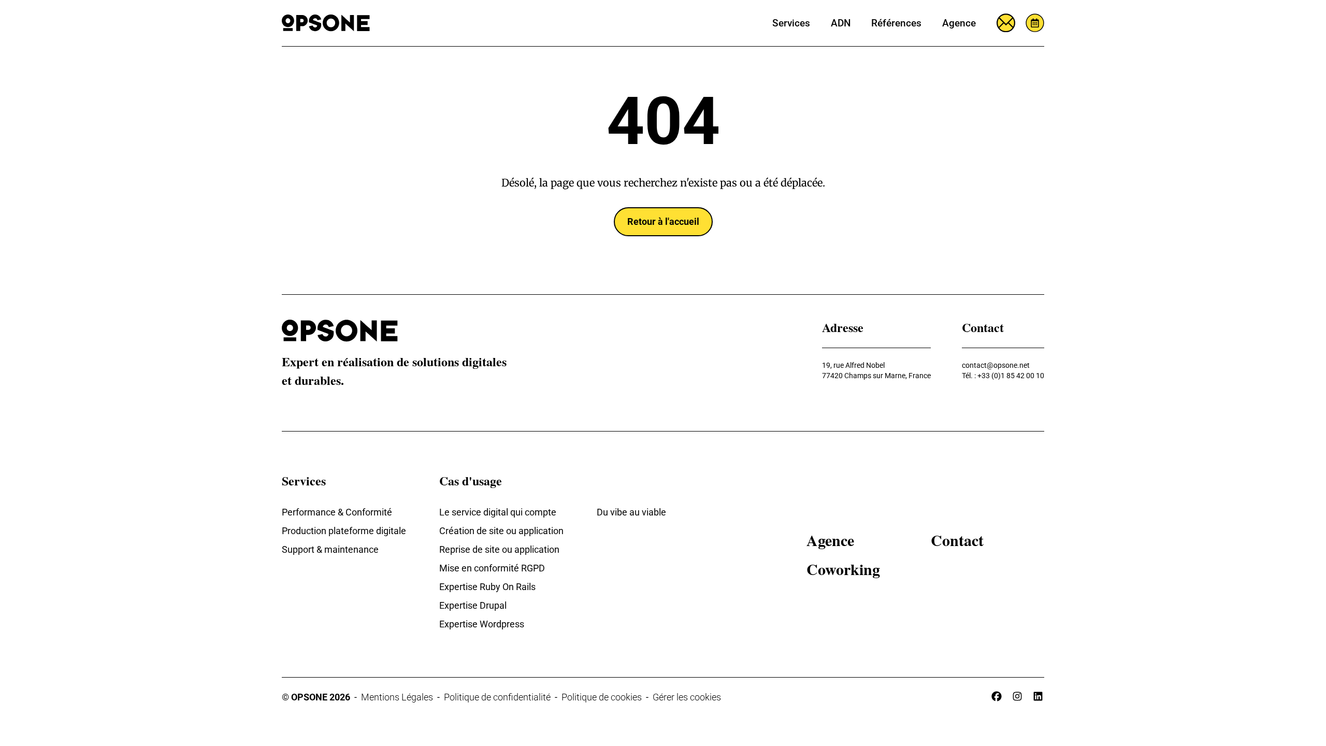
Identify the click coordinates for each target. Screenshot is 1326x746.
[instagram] (1017, 696)
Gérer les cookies (687, 697)
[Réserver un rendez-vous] (1035, 22)
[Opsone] (326, 23)
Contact (957, 539)
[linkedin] (1038, 696)
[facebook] (996, 696)
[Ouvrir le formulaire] (1006, 22)
